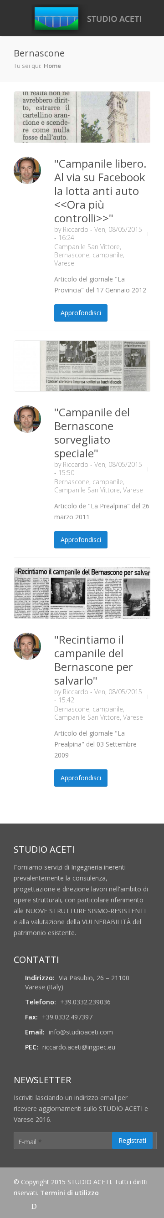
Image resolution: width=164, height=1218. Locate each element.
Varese (64, 263)
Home (52, 65)
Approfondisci (81, 312)
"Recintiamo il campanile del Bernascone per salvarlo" (93, 660)
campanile (107, 255)
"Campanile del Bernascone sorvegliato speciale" (92, 432)
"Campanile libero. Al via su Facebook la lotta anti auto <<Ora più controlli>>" (100, 190)
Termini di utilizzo (69, 1192)
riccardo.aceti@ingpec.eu (78, 1047)
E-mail (30, 1141)
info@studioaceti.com (81, 1032)
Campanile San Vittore (87, 246)
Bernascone (71, 255)
